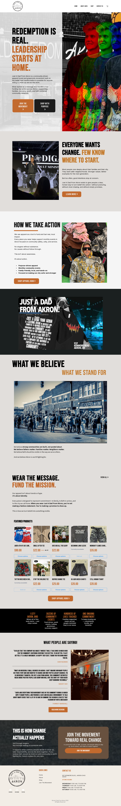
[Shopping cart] (107, 6)
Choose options (23, 556)
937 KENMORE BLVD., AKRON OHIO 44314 (73, 776)
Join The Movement (45, 782)
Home (75, 6)
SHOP (92, 6)
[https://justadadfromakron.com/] (18, 6)
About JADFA (84, 6)
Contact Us (100, 6)
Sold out (79, 556)
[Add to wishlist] (29, 528)
